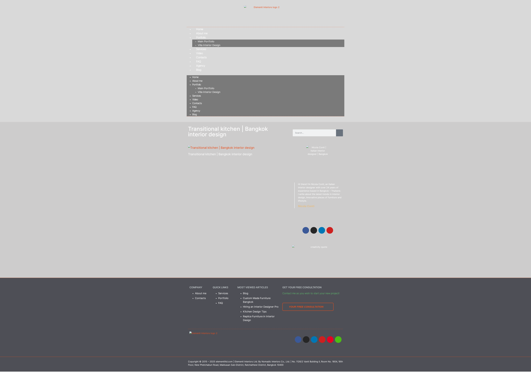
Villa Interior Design (209, 45)
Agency (200, 65)
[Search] (339, 132)
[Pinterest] (330, 339)
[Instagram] (313, 230)
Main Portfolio (206, 41)
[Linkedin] (321, 230)
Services (201, 49)
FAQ (198, 61)
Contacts (201, 57)
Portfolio (201, 37)
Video (199, 53)
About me (201, 33)
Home (199, 29)
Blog (198, 69)
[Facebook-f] (305, 230)
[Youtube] (322, 339)
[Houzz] (338, 339)
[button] (265, 73)
